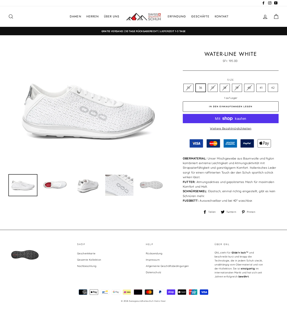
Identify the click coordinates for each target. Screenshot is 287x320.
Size (230, 79)
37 (212, 88)
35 (188, 88)
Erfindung (177, 16)
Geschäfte (200, 16)
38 (224, 88)
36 (200, 88)
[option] (143, 31)
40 (249, 88)
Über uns (111, 16)
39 (237, 88)
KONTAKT (222, 16)
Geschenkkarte (86, 253)
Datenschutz (153, 272)
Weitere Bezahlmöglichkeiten (230, 128)
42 (273, 88)
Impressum (153, 259)
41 (261, 88)
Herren (92, 16)
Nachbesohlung (86, 266)
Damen (75, 16)
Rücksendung (154, 253)
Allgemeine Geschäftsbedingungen (167, 266)
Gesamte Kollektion (89, 259)
